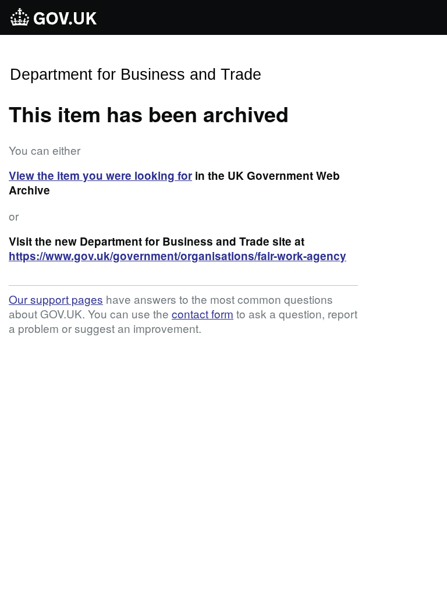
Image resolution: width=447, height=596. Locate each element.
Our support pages (56, 299)
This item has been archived (149, 113)
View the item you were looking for (100, 175)
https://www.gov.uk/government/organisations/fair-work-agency (177, 256)
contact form (202, 313)
